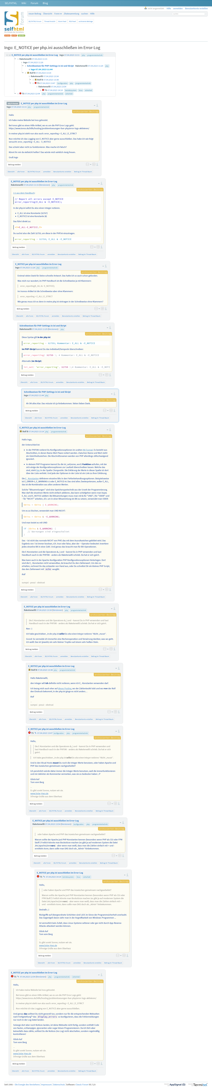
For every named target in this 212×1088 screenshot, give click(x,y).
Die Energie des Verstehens (27, 1084)
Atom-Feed (62, 21)
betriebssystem (68, 877)
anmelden (47, 172)
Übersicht (47, 13)
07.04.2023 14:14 (53, 876)
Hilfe (92, 13)
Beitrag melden (14, 164)
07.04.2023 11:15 (31, 185)
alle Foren (21, 172)
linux (78, 877)
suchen (84, 13)
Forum (34, 3)
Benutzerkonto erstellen (62, 172)
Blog (45, 3)
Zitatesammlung (71, 13)
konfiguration (59, 733)
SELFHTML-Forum (34, 21)
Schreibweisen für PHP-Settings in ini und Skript (43, 325)
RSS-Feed (72, 21)
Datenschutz (59, 1084)
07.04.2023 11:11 (19, 107)
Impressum (46, 1084)
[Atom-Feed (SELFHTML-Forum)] (7, 35)
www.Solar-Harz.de (39, 793)
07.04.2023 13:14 (36, 431)
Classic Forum (81, 1084)
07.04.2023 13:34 (44, 610)
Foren (57, 13)
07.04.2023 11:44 (36, 395)
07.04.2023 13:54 (52, 824)
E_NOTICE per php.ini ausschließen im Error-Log (44, 103)
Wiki (23, 3)
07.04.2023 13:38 (45, 670)
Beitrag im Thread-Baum (83, 172)
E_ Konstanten (32, 478)
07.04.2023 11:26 (27, 267)
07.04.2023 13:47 (45, 733)
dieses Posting (64, 688)
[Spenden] (21, 35)
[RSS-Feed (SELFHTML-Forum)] (14, 35)
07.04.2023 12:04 (27, 976)
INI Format (88, 450)
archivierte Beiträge (86, 21)
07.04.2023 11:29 (39, 329)
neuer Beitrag (35, 13)
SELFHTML (11, 3)
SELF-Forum (13, 103)
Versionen (44, 185)
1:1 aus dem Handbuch (24, 193)
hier (38, 470)
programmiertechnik (41, 107)
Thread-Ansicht (49, 21)
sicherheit (86, 877)
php (29, 107)
